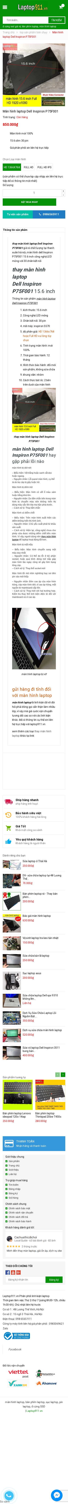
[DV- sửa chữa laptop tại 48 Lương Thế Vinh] (12, 881)
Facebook (14, 1349)
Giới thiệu (14, 1169)
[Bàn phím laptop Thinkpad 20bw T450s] (50, 1095)
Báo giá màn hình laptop (37, 915)
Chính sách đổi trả (18, 1217)
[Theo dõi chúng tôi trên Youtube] (13, 1272)
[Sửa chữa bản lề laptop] (12, 961)
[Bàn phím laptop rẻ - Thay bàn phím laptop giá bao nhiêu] (12, 901)
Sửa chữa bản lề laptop (36, 955)
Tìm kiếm (56, 20)
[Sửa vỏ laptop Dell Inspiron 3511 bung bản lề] (12, 1053)
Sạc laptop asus (32, 973)
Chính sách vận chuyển (21, 1212)
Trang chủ (14, 1165)
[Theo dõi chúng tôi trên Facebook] (7, 1272)
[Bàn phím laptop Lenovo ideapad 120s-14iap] (18, 1095)
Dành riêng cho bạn (14, 855)
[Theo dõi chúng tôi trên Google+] (18, 1272)
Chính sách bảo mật (19, 1208)
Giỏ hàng (13, 1197)
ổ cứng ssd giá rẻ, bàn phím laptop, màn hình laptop (29, 26)
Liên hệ (13, 1174)
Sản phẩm (14, 1161)
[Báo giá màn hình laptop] (12, 923)
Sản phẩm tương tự (14, 1077)
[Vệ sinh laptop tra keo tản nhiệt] (12, 943)
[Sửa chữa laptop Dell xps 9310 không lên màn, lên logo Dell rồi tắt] (12, 1000)
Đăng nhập (14, 1189)
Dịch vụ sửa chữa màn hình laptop (42, 1030)
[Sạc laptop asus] (12, 981)
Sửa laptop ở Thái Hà (35, 861)
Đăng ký (13, 1193)
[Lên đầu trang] (61, 1485)
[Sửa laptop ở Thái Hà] (12, 865)
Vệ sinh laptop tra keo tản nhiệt (40, 938)
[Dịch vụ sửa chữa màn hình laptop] (12, 1035)
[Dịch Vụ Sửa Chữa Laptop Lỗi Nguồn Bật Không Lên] (12, 1018)
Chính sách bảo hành (20, 1221)
